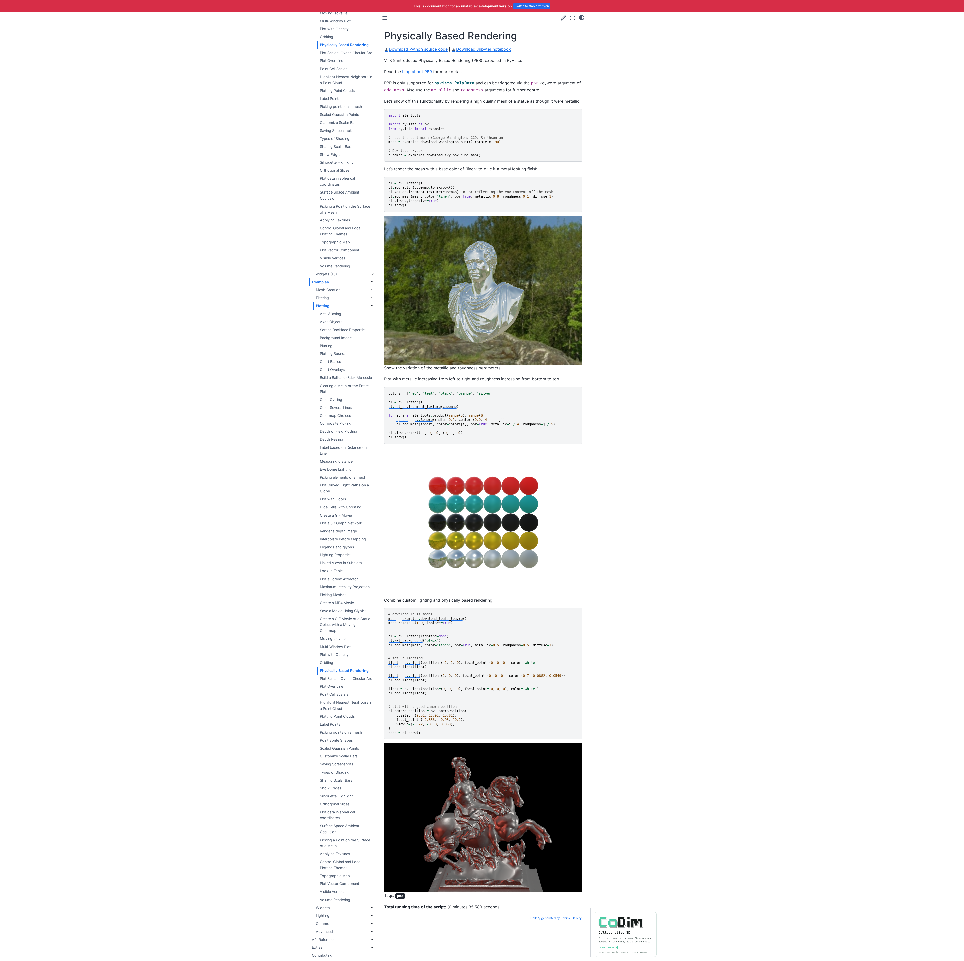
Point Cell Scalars (334, 69)
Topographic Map (335, 242)
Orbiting (326, 37)
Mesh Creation (328, 290)
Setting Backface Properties (343, 330)
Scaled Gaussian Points (339, 114)
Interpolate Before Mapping (343, 539)
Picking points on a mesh (341, 106)
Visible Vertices (332, 258)
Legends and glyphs (337, 547)
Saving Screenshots (336, 130)
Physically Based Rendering (344, 45)
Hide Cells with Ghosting (341, 507)
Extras (317, 947)
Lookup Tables (332, 571)
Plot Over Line (331, 60)
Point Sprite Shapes (336, 740)
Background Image (336, 338)
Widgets (323, 907)
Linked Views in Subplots (341, 563)
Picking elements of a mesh (343, 477)
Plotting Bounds (333, 353)
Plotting (322, 306)
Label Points (330, 98)
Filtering (322, 298)
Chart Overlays (332, 369)
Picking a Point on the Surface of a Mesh (345, 209)
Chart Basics (330, 361)
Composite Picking (335, 423)
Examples (320, 282)
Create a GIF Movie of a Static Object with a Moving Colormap (345, 624)
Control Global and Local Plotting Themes (340, 231)
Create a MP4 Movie (337, 603)
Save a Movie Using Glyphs (343, 611)
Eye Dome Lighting (336, 469)
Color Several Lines (336, 407)
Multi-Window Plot (335, 21)
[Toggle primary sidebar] (384, 18)
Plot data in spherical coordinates (337, 181)
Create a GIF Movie (336, 515)
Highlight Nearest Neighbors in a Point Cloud (346, 80)
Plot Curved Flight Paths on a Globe (344, 488)
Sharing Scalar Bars (336, 146)
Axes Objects (331, 321)
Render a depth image (338, 531)
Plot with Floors (333, 499)
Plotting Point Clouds (337, 90)
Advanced (324, 931)
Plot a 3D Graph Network (341, 523)
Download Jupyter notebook (483, 49)
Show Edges (330, 154)
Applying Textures (335, 220)
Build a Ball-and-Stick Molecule (346, 377)
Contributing (322, 955)
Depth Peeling (331, 439)
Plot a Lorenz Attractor (339, 578)
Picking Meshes (333, 595)
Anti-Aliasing (330, 313)
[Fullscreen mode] (572, 18)
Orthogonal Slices (335, 170)
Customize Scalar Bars (339, 122)
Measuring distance (336, 461)
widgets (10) (326, 274)
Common (323, 923)
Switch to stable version (532, 6)
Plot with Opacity (334, 29)
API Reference (323, 939)
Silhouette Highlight (336, 162)
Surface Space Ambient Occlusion (339, 195)
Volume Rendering (335, 266)
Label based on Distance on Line (343, 450)
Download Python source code (418, 49)
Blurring (326, 346)
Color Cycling (331, 399)
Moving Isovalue (333, 13)
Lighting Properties (336, 555)
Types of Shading (334, 138)
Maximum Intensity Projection (345, 587)
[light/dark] (581, 17)
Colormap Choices (335, 415)
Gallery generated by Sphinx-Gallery (556, 918)
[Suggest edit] (563, 18)
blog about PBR (417, 71)
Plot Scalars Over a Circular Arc (346, 52)
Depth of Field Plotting (338, 431)
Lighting (322, 915)
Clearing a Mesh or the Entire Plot (344, 388)
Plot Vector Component (339, 250)
